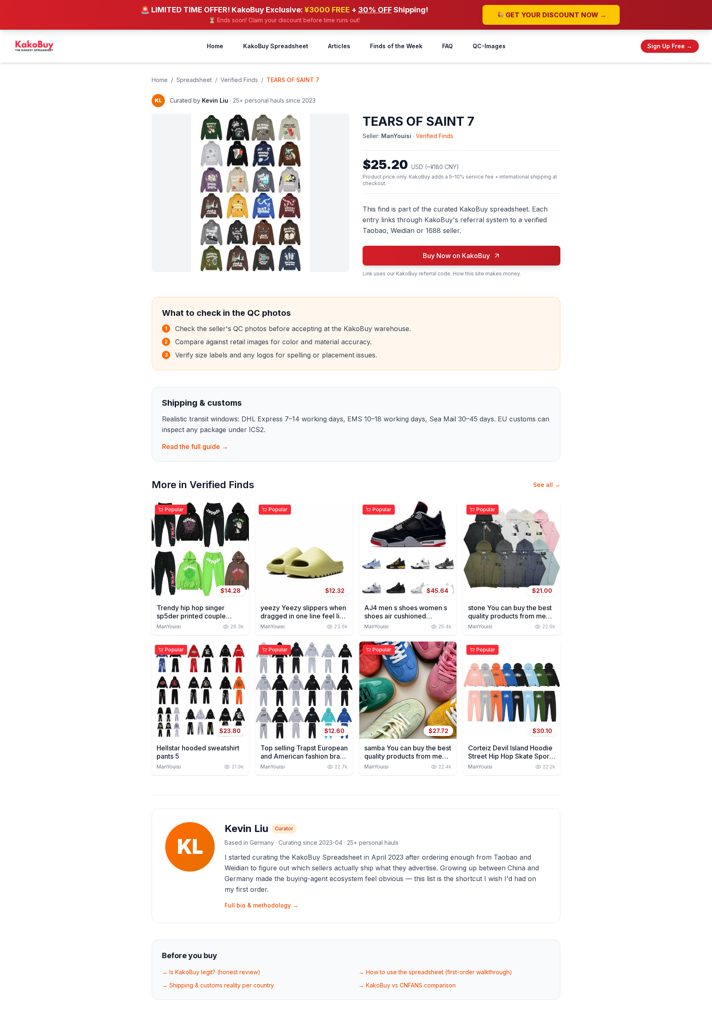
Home (215, 45)
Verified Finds (239, 79)
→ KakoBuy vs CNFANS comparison (407, 985)
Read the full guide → (195, 446)
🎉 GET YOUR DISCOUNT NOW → (551, 15)
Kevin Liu (215, 100)
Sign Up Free (669, 45)
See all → (546, 484)
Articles (339, 45)
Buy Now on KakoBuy (456, 255)
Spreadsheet (194, 79)
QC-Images (489, 45)
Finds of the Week (396, 45)
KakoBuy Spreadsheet (275, 45)
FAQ (447, 45)
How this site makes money (486, 273)
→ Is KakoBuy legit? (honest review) (211, 971)
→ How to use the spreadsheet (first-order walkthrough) (435, 971)
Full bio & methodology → (261, 905)
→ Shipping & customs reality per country (218, 985)
